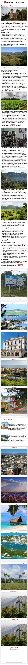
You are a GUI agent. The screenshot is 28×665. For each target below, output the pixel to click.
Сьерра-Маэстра (14, 591)
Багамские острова (14, 504)
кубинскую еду (23, 250)
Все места (24, 416)
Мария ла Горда (14, 270)
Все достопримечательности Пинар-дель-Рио (14, 299)
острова (2, 26)
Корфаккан (3, 433)
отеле (16, 222)
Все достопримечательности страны (14, 662)
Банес (14, 331)
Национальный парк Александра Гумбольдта (14, 563)
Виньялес (20, 264)
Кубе (14, 22)
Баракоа (14, 359)
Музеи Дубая (3, 421)
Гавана (18, 26)
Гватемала (14, 447)
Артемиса (14, 302)
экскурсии (13, 124)
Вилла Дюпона (14, 647)
